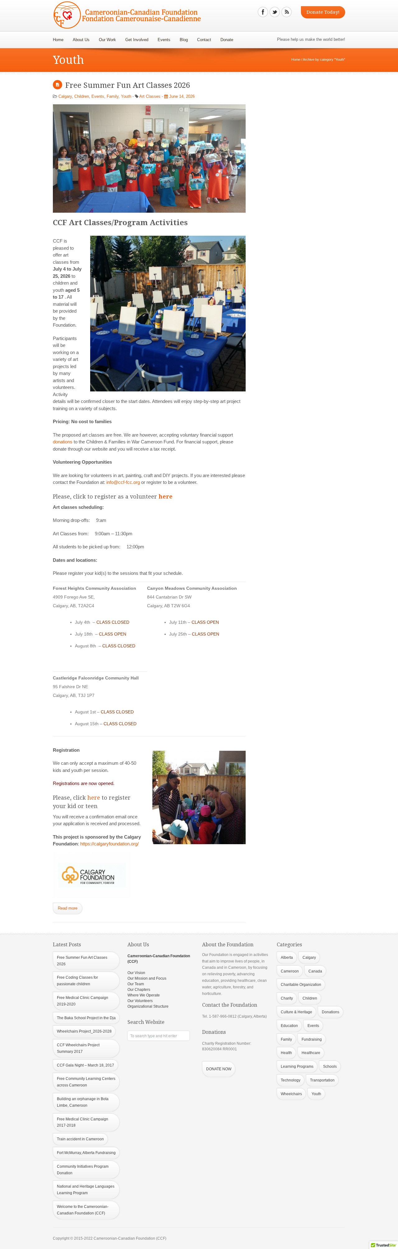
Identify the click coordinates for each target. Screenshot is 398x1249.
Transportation (322, 1080)
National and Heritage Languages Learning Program (85, 1189)
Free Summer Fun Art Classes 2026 (127, 85)
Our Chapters (138, 989)
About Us (79, 38)
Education (289, 1026)
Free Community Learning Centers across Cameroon (86, 1081)
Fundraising (312, 1039)
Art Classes (149, 96)
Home (58, 39)
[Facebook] (263, 12)
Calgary (65, 96)
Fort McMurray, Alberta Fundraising (86, 1153)
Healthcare (311, 1053)
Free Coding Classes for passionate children (77, 980)
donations (62, 441)
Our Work (105, 38)
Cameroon (290, 971)
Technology (290, 1080)
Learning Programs (297, 1066)
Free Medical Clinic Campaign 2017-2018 (82, 1122)
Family (112, 96)
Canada (315, 971)
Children (81, 96)
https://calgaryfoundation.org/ (109, 843)
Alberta (287, 957)
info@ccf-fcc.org (123, 482)
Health (286, 1053)
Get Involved (136, 39)
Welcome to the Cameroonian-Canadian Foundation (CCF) (83, 1209)
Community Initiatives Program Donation (83, 1169)
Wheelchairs (291, 1094)
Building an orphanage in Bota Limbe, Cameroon (83, 1102)
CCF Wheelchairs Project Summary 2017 (78, 1048)
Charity (287, 998)
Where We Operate (143, 995)
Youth (126, 96)
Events (164, 39)
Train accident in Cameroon (80, 1139)
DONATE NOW (218, 1069)
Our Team (135, 984)
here (166, 496)
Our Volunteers (140, 1001)
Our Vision (136, 973)
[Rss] (286, 12)
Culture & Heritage (296, 1012)
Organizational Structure (148, 1006)
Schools (330, 1066)
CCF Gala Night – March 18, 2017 (85, 1065)
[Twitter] (275, 12)
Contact (204, 39)
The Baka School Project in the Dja (86, 1018)
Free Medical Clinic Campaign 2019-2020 (82, 1001)
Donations (330, 1012)
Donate (224, 38)
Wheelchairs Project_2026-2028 (84, 1031)
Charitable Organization (301, 984)
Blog (184, 39)
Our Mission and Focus (146, 978)
